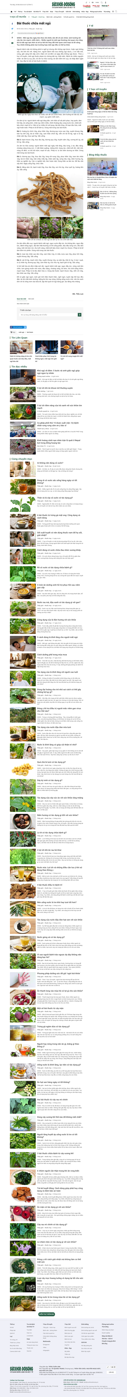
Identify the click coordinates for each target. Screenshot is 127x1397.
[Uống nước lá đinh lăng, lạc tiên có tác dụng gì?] (23, 1071)
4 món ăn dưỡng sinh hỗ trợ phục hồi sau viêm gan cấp (58, 586)
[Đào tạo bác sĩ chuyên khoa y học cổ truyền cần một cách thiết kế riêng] (102, 166)
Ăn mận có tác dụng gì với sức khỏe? (54, 1207)
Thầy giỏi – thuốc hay (38, 17)
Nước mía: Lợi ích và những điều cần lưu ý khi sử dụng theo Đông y (59, 868)
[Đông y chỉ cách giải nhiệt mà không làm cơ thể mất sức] (23, 1266)
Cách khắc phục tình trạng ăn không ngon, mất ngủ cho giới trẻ (46, 358)
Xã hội (12, 1327)
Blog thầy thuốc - (92, 182)
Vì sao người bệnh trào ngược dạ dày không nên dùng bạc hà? (59, 955)
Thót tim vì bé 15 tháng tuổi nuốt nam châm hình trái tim (100, 49)
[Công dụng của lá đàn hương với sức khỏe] (23, 626)
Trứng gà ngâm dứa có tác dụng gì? (53, 1026)
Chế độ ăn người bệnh (87, 1333)
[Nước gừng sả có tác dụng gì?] (23, 943)
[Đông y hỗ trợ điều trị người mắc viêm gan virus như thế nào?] (23, 715)
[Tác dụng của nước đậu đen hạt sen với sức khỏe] (23, 926)
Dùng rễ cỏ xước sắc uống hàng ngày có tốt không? (57, 481)
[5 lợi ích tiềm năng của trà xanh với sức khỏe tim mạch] (23, 412)
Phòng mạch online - (44, 376)
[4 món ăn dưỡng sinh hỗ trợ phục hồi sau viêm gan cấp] (23, 591)
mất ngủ (21, 332)
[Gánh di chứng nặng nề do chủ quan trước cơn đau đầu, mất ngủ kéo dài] (21, 347)
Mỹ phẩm (67, 1351)
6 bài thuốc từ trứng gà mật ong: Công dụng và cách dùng (58, 516)
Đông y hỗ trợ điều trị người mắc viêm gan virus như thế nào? (59, 709)
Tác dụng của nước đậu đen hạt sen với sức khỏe (59, 920)
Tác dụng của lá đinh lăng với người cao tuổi (57, 672)
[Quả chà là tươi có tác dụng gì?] (23, 768)
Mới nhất (31, 299)
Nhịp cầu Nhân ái (107, 1336)
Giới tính (68, 11)
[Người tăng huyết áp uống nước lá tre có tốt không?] (23, 1141)
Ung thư (67, 1345)
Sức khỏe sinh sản (86, 1348)
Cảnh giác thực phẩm (87, 1336)
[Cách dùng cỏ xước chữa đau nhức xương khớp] (23, 556)
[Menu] (113, 11)
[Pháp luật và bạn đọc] (96, 6)
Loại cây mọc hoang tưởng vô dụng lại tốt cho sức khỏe (60, 1279)
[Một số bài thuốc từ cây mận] (23, 1014)
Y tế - (88, 53)
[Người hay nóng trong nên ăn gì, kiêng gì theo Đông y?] (23, 1050)
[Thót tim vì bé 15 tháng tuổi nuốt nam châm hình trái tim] (102, 37)
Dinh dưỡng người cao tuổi (89, 1330)
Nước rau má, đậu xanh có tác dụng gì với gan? (58, 602)
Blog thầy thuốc (98, 155)
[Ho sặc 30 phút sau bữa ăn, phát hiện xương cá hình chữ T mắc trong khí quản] (93, 76)
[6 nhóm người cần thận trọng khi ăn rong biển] (23, 1177)
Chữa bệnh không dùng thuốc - (97, 117)
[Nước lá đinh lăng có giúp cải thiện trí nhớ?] (23, 751)
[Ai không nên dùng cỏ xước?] (23, 469)
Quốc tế (12, 1333)
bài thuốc (30, 332)
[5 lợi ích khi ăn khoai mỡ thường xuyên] (23, 394)
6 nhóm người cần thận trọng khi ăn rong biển (58, 1171)
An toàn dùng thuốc (32, 1342)
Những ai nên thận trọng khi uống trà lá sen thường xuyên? (108, 128)
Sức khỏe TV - (42, 446)
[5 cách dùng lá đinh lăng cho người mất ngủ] (23, 643)
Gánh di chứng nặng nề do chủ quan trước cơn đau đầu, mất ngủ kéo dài (21, 358)
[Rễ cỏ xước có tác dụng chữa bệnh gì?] (23, 574)
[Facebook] (89, 2)
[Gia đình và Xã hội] (87, 6)
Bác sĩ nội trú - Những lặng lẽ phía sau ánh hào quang (108, 192)
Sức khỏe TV (37, 11)
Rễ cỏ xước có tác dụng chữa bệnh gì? (54, 567)
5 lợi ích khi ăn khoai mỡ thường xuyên (55, 388)
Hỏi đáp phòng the (86, 1345)
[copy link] (12, 33)
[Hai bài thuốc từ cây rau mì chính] (23, 1106)
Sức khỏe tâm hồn (70, 1342)
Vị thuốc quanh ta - (43, 411)
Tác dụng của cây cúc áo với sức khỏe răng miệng (60, 798)
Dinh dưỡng (76, 11)
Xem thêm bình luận (23, 304)
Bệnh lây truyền (85, 1351)
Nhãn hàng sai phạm (108, 1330)
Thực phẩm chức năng (87, 1339)
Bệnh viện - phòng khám (54, 17)
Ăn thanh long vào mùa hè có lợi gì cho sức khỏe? (60, 991)
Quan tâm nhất (21, 299)
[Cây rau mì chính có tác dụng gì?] (23, 1231)
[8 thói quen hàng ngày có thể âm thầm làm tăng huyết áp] (102, 101)
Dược (51, 11)
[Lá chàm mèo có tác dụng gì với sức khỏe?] (23, 1248)
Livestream (30, 1335)
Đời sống (104, 1343)
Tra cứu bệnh (28, 11)
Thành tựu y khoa (15, 1342)
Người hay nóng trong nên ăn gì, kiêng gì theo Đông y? (58, 1045)
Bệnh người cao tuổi (70, 1327)
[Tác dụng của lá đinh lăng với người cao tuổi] (23, 678)
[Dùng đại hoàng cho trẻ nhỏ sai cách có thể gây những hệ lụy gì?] (23, 696)
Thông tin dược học (32, 1345)
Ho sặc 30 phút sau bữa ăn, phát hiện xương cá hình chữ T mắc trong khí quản (108, 76)
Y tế (15, 11)
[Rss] (114, 1367)
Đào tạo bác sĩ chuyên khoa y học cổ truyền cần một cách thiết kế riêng (102, 178)
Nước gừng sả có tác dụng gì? (51, 937)
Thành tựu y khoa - (43, 428)
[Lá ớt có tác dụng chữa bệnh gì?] (23, 839)
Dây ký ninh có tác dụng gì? (49, 780)
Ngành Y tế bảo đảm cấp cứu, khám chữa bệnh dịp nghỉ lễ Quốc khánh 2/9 (108, 64)
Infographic (46, 1350)
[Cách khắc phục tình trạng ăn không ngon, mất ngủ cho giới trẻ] (46, 347)
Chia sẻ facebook (17, 327)
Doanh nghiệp (106, 1333)
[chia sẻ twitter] (12, 28)
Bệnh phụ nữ (68, 1333)
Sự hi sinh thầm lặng (16, 1348)
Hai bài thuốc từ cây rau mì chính (52, 1099)
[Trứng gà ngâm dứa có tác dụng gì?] (23, 1033)
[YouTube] (93, 2)
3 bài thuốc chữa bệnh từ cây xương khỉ (55, 1153)
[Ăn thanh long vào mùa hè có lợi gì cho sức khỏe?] (23, 997)
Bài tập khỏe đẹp (69, 1357)
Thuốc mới (30, 1348)
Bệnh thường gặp (70, 1330)
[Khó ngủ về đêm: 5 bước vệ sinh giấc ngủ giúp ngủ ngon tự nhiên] (23, 377)
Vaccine (29, 1351)
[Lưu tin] (12, 38)
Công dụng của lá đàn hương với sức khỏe (56, 620)
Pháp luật (12, 1330)
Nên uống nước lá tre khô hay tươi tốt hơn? (56, 902)
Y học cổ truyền (59, 11)
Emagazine (46, 1344)
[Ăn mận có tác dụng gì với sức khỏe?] (23, 1213)
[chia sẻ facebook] (12, 23)
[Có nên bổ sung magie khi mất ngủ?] (72, 347)
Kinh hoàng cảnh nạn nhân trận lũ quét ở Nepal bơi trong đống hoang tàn (58, 441)
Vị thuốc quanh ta (69, 17)
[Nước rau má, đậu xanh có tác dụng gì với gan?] (23, 608)
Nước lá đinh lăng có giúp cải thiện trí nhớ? (57, 744)
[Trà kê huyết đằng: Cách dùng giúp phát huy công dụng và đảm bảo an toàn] (23, 1194)
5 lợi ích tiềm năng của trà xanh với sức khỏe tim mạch (59, 406)
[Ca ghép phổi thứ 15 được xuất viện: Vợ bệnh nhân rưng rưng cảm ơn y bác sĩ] (23, 429)
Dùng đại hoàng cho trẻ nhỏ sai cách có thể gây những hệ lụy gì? (59, 690)
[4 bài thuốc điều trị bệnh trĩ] (23, 891)
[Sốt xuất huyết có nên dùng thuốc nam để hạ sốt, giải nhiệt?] (23, 539)
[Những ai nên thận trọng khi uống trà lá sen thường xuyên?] (93, 128)
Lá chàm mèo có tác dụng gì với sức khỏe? (56, 1242)
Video (44, 1347)
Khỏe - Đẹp (85, 11)
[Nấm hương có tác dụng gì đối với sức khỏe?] (23, 821)
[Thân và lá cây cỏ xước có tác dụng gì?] (23, 504)
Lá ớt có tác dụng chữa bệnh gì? (52, 832)
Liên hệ (111, 1372)
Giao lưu (29, 1333)
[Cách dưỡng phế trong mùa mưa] (23, 661)
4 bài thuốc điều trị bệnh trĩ (49, 885)
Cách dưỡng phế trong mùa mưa (52, 654)
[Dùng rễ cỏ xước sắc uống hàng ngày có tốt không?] (23, 486)
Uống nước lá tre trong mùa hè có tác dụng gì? (58, 1297)
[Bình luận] (12, 43)
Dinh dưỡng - (41, 391)
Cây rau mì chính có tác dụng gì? (52, 1224)
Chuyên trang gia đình (109, 1341)
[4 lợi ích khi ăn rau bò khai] (23, 856)
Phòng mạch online (96, 11)
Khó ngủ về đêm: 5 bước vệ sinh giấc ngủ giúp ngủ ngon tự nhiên (58, 371)
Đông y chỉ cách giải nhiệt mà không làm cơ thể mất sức (59, 1260)
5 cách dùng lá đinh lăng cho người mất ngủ (57, 637)
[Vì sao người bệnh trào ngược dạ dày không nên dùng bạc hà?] (23, 961)
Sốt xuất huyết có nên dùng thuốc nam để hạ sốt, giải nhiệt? (59, 533)
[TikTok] (86, 2)
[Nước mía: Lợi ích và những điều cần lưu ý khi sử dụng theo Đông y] (23, 874)
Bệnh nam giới (69, 1336)
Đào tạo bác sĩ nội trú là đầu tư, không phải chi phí (108, 204)
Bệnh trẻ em (68, 1339)
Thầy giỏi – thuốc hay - (45, 466)
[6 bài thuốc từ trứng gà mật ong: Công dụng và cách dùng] (23, 521)
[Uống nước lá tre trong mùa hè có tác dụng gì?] (23, 1303)
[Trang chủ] (11, 12)
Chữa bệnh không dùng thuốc (85, 17)
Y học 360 (45, 11)
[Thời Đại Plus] (105, 6)
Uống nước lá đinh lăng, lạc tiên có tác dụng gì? (59, 1065)
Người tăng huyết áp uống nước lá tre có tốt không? (57, 1135)
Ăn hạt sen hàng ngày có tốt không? (53, 1082)
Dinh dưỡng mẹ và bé (87, 1327)
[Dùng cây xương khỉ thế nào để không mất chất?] (23, 1123)
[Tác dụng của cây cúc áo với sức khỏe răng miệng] (23, 804)
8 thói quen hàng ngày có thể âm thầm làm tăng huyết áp (102, 113)
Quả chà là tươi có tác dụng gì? (51, 762)
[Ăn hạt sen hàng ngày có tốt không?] (23, 1088)
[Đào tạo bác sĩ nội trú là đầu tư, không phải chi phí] (93, 205)
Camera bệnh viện (15, 1351)
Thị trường (107, 11)
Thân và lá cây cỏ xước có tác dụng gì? (55, 498)
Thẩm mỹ (67, 1354)
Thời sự (20, 11)
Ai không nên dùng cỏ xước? (50, 463)
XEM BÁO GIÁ (81, 1380)
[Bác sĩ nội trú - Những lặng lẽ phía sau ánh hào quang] (93, 194)
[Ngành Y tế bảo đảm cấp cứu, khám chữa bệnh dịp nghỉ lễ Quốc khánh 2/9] (93, 65)
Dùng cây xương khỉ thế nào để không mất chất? (59, 1117)
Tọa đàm (29, 1330)
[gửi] (79, 315)
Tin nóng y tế (13, 1339)
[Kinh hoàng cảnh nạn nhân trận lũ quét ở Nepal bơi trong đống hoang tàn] (23, 446)
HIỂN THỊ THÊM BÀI (46, 1314)
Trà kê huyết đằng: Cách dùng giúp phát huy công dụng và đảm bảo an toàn (60, 1189)
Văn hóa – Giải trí (107, 1338)
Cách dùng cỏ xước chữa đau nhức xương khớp (59, 550)
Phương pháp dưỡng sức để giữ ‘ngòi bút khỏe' (58, 973)
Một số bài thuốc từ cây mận (50, 1008)
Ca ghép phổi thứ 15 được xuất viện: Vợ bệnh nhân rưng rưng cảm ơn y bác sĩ (58, 424)
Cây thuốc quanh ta (48, 1333)
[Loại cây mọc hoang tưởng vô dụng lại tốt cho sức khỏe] (23, 1284)
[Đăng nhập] (106, 2)
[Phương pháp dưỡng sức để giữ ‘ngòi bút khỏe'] (23, 980)
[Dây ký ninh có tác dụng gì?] (23, 786)
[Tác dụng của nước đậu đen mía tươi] (23, 733)
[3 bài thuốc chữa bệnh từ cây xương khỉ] (23, 1160)
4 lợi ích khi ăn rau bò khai (49, 850)
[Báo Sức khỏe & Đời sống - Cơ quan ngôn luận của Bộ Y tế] (63, 5)
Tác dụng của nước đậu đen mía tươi (54, 727)
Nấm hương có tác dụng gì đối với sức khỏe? (57, 815)
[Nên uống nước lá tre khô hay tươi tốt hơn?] (23, 908)
